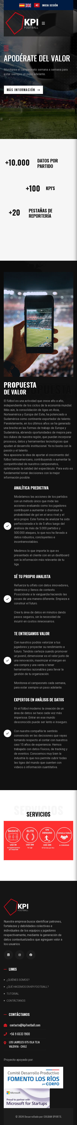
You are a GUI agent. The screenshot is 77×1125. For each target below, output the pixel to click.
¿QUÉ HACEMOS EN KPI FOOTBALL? (28, 986)
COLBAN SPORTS (52, 1116)
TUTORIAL (13, 993)
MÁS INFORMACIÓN (21, 90)
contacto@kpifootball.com (25, 1025)
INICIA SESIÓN (50, 5)
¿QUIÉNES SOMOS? (18, 979)
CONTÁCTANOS (16, 1000)
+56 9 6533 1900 (20, 1034)
